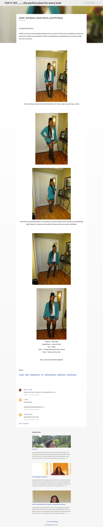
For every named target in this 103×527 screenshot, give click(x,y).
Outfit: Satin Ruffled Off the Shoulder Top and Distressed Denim (48, 504)
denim (27, 375)
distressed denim (35, 375)
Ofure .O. (26, 389)
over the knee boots (50, 375)
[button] (20, 23)
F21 (42, 375)
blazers (22, 375)
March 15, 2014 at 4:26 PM (31, 409)
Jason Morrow (55, 524)
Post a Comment (23, 423)
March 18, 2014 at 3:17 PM (31, 419)
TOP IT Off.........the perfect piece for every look (33, 2)
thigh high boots (71, 375)
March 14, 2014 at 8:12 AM (31, 394)
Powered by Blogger (53, 521)
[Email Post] (20, 373)
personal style (61, 375)
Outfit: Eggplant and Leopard (39, 477)
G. (24, 399)
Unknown (26, 414)
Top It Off (34, 449)
